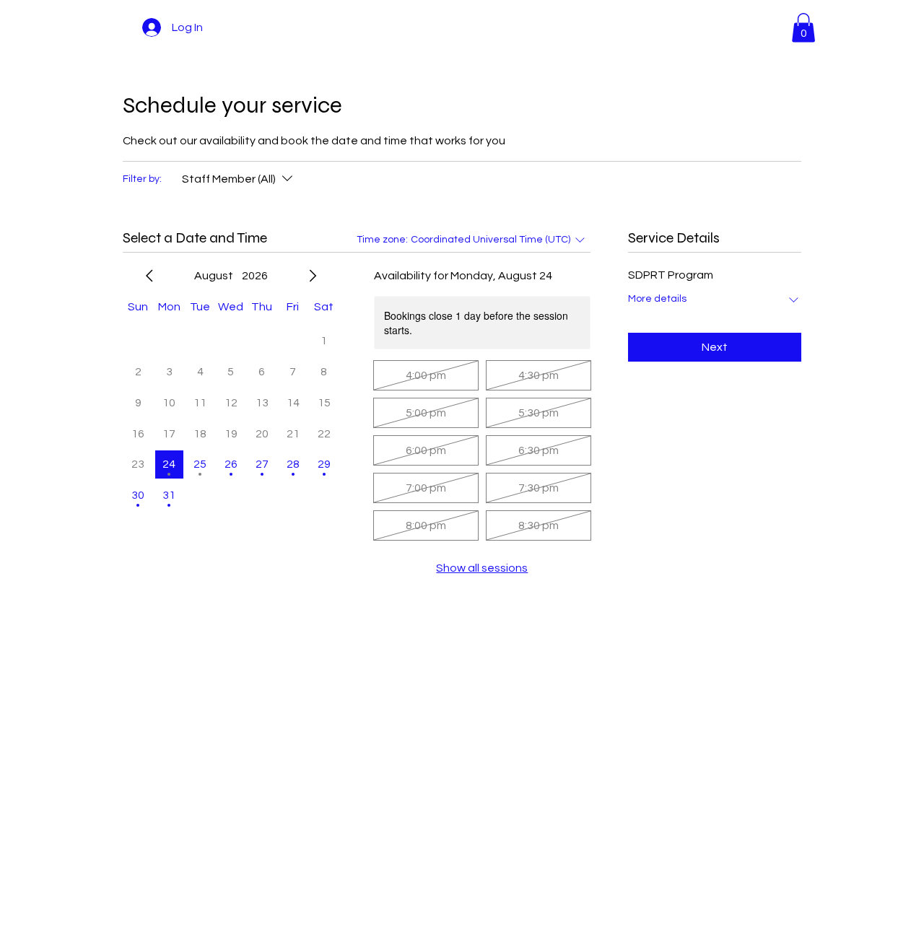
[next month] (312, 275)
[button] (803, 28)
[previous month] (149, 275)
